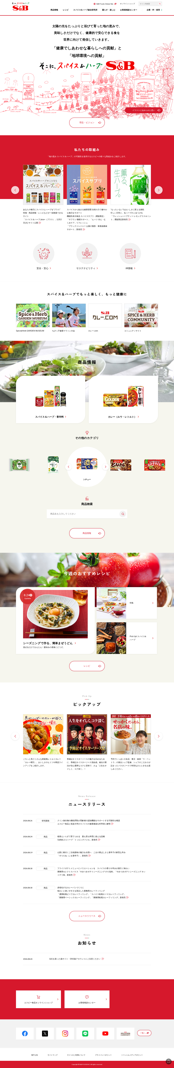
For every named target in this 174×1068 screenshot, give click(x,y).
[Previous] (15, 190)
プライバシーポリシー (103, 1055)
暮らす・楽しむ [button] (108, 10)
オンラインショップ (127, 4)
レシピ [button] (66, 10)
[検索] (159, 3)
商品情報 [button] (54, 10)
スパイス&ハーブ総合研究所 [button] (85, 10)
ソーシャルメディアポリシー (132, 1055)
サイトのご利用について (76, 1055)
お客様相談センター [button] (128, 10)
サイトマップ (53, 1055)
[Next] (159, 190)
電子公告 (34, 1055)
